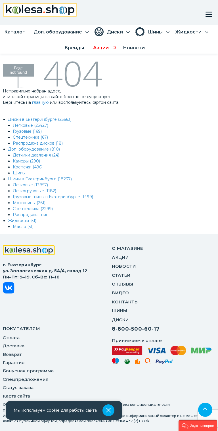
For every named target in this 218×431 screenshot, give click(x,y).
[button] (198, 425)
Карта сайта (16, 396)
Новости (124, 266)
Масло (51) (23, 226)
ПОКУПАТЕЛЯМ (21, 328)
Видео (120, 292)
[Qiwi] (148, 362)
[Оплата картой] (161, 350)
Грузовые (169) (27, 131)
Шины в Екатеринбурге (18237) (40, 178)
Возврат (12, 354)
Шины (119, 310)
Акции (120, 257)
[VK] (8, 288)
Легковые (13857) (30, 184)
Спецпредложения (26, 379)
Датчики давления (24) (36, 155)
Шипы (19, 173)
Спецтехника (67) (30, 137)
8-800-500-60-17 (136, 329)
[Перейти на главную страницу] (40, 10)
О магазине (127, 248)
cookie (53, 410)
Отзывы (122, 284)
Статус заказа (18, 387)
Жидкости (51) (22, 220)
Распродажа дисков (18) (38, 143)
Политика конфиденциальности (141, 404)
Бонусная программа (28, 370)
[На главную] (29, 251)
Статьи (121, 275)
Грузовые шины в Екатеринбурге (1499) (53, 196)
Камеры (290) (26, 161)
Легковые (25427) (30, 125)
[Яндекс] (137, 362)
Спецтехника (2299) (33, 208)
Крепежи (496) (28, 167)
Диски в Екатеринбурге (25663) (40, 119)
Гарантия (14, 362)
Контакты (125, 302)
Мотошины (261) (29, 202)
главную (40, 102)
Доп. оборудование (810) (34, 149)
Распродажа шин (31, 214)
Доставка (13, 345)
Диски (120, 319)
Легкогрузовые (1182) (34, 190)
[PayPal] (164, 363)
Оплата (11, 337)
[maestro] (116, 362)
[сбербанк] (127, 362)
